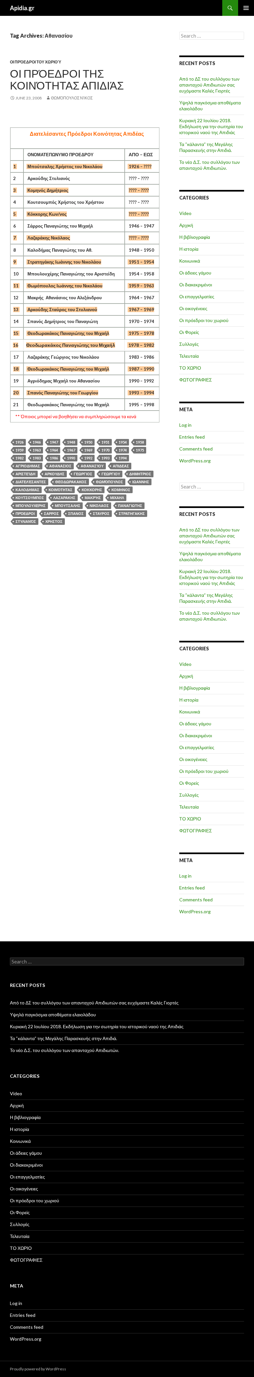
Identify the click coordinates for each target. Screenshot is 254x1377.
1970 (105, 450)
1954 (123, 442)
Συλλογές (189, 344)
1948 (71, 442)
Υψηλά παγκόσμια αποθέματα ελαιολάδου (53, 1014)
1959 (19, 450)
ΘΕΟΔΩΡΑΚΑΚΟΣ (71, 482)
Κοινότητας (60, 490)
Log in (185, 425)
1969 (88, 450)
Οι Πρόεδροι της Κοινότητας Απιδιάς (67, 79)
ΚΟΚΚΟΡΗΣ (92, 490)
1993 (105, 458)
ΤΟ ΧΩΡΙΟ (190, 368)
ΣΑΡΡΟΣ (51, 513)
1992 (88, 458)
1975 (140, 450)
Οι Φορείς (189, 332)
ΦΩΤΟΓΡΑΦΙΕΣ (195, 379)
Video (185, 213)
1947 (54, 442)
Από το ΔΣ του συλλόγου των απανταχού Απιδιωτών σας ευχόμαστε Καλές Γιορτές (209, 84)
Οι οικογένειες (193, 308)
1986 (54, 458)
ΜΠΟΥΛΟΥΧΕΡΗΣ (31, 505)
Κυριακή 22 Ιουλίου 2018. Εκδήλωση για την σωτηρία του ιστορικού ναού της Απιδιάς (211, 126)
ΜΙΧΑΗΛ (117, 497)
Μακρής (93, 497)
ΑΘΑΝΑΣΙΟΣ (60, 466)
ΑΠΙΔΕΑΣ (121, 466)
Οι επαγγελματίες (196, 296)
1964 (54, 450)
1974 (123, 450)
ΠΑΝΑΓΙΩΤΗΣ (130, 505)
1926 (19, 442)
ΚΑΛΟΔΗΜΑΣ (27, 490)
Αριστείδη (25, 474)
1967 (71, 450)
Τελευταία (189, 356)
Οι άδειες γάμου (195, 272)
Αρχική (186, 225)
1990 (71, 458)
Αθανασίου (92, 466)
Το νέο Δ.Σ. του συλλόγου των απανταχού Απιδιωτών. (209, 165)
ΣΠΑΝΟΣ (76, 513)
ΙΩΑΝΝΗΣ (140, 482)
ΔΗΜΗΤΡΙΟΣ (140, 474)
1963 (37, 450)
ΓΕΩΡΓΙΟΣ (83, 474)
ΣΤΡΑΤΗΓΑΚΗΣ (132, 513)
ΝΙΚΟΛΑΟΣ (99, 505)
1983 (37, 458)
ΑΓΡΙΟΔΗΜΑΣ (28, 466)
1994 (123, 458)
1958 (140, 442)
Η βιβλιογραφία (194, 237)
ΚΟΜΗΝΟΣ (120, 490)
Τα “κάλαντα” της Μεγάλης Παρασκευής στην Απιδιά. (206, 147)
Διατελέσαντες (31, 482)
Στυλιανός (26, 521)
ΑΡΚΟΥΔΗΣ (54, 474)
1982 (19, 458)
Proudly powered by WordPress (38, 1368)
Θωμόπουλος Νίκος (72, 97)
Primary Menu (246, 8)
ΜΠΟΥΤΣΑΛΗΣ (67, 505)
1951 (105, 442)
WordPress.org (195, 460)
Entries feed (192, 437)
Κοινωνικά (189, 261)
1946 (37, 442)
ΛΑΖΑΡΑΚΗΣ (64, 497)
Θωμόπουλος (109, 482)
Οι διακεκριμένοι (195, 284)
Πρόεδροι (25, 513)
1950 (88, 442)
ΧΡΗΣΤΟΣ (54, 521)
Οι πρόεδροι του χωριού (35, 61)
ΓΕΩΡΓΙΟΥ (111, 474)
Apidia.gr (22, 8)
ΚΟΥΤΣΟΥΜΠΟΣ (30, 497)
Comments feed (196, 449)
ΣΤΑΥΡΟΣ (101, 513)
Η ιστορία (188, 249)
